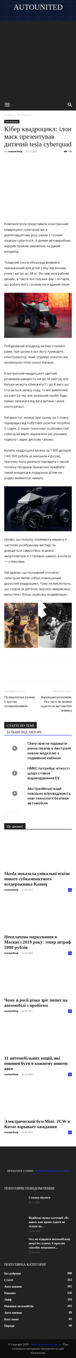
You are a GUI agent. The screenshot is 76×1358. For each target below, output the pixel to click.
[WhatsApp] (57, 161)
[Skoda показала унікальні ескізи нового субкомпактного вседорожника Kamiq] (38, 851)
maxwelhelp (15, 151)
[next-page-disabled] (13, 813)
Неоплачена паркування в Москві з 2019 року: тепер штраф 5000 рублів (37, 942)
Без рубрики (25, 115)
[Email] (66, 161)
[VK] (18, 161)
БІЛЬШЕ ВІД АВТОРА (24, 732)
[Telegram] (47, 161)
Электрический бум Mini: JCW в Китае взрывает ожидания (37, 1124)
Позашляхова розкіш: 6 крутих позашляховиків (20, 701)
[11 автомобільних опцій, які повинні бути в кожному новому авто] (38, 1036)
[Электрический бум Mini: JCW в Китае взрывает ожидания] (38, 1099)
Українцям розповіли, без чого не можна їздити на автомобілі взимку (56, 703)
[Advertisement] (38, 59)
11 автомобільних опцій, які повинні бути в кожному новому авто (36, 1063)
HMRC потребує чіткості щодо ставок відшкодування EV (48, 773)
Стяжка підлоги (39, 1197)
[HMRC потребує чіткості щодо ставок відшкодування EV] (14, 773)
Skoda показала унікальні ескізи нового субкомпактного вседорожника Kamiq (37, 879)
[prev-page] (7, 813)
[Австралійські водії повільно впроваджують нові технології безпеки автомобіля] (14, 793)
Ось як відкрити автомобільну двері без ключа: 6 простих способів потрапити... (49, 1243)
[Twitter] (28, 161)
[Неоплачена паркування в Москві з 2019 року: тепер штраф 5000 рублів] (38, 915)
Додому (9, 115)
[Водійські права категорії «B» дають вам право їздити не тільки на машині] (14, 1223)
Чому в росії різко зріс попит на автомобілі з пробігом (36, 1003)
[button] (7, 105)
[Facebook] (8, 161)
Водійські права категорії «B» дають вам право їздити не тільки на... (49, 1222)
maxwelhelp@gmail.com (52, 1171)
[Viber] (37, 161)
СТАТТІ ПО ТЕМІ (20, 726)
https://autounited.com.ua (46, 1344)
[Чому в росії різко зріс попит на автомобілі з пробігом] (38, 978)
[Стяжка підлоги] (14, 1203)
